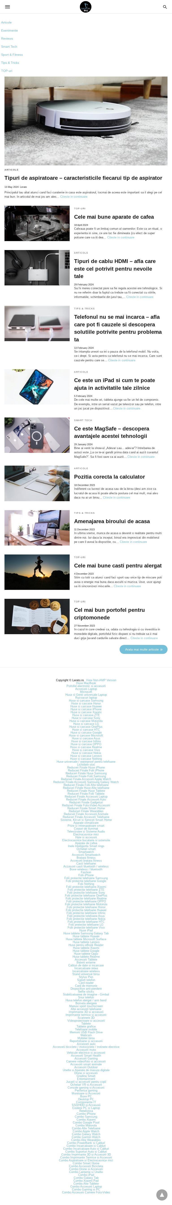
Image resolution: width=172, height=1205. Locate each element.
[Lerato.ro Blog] (86, 7)
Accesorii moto (86, 1049)
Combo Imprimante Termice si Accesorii (86, 1157)
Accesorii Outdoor (86, 1067)
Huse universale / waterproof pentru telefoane (86, 761)
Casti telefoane (86, 863)
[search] (165, 6)
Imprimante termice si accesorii (86, 1015)
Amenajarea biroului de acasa (112, 521)
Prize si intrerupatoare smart (86, 825)
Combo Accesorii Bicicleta (86, 1166)
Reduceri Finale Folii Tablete (86, 793)
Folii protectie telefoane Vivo (86, 927)
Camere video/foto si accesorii (86, 1061)
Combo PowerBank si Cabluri (86, 1143)
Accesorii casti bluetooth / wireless (86, 866)
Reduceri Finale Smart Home (86, 808)
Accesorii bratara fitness (86, 860)
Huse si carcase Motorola (86, 721)
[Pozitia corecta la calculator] (37, 483)
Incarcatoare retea (86, 968)
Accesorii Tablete (86, 959)
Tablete (86, 1023)
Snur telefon (86, 997)
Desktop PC (86, 1099)
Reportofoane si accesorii (86, 1041)
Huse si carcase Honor (86, 703)
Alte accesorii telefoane (86, 1009)
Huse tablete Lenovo (86, 942)
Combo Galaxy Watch (86, 1134)
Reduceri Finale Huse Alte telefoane (86, 788)
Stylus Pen (86, 977)
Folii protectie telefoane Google (86, 881)
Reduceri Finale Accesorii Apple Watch (86, 779)
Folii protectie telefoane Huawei (86, 910)
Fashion (86, 872)
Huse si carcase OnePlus (86, 726)
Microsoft (86, 691)
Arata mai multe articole (142, 649)
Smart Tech (9, 46)
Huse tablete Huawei (86, 936)
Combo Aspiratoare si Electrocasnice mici (86, 1160)
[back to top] (162, 1195)
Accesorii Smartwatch (86, 854)
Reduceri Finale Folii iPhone (86, 770)
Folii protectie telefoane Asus (86, 916)
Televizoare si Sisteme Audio (86, 831)
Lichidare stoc (86, 764)
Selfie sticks (86, 991)
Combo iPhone (86, 1113)
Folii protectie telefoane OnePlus (86, 895)
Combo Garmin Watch (86, 1137)
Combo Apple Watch (86, 1131)
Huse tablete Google (86, 950)
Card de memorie (86, 985)
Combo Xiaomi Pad (86, 1180)
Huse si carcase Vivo (86, 750)
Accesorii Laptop (86, 689)
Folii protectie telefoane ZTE (86, 889)
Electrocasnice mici (86, 834)
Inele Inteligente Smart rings (86, 846)
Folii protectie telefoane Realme (86, 898)
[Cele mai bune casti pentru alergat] (37, 572)
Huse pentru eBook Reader (86, 945)
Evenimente (9, 30)
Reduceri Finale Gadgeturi (86, 802)
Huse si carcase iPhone (86, 709)
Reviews (7, 38)
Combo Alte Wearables (86, 1140)
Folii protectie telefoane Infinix (86, 913)
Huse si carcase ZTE (86, 715)
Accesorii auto (86, 1044)
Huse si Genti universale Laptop (86, 694)
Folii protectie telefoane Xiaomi (86, 886)
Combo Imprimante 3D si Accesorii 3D (86, 1154)
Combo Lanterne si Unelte (86, 1172)
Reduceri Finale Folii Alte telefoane (86, 785)
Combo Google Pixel (86, 1122)
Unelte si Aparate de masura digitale (86, 1070)
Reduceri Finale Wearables (86, 811)
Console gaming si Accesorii (86, 1087)
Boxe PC (86, 1096)
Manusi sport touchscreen (86, 1006)
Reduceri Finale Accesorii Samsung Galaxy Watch (86, 782)
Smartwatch (86, 852)
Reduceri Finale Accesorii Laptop (86, 796)
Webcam (86, 1035)
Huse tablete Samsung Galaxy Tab (86, 933)
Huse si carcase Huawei (86, 706)
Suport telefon (86, 980)
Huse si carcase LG (86, 724)
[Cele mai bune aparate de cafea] (37, 223)
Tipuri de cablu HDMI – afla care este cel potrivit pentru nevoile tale (115, 268)
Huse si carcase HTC (86, 729)
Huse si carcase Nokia (86, 753)
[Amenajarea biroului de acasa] (37, 528)
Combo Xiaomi (86, 1119)
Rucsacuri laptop (86, 697)
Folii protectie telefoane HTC (86, 921)
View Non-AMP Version (101, 680)
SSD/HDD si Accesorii (86, 1105)
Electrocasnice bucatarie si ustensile (86, 840)
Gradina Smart (86, 1076)
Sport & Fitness (12, 54)
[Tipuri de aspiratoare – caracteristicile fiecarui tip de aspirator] (86, 121)
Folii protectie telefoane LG (86, 924)
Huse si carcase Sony (86, 718)
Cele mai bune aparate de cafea (114, 217)
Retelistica (86, 1111)
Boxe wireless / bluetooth (86, 869)
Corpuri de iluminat (86, 828)
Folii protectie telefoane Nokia (86, 918)
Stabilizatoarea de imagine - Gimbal (86, 994)
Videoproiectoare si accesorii (86, 1020)
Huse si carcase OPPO (86, 744)
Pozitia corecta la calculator (109, 477)
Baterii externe (86, 962)
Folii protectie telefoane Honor (86, 907)
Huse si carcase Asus (86, 738)
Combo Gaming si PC (86, 1189)
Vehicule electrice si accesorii (86, 1052)
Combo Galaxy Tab (86, 1177)
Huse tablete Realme (86, 956)
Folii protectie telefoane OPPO (86, 901)
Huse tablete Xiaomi (86, 948)
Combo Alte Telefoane (86, 1128)
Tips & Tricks (10, 62)
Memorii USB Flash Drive (86, 1032)
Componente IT (86, 1102)
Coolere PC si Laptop (86, 1108)
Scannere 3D (86, 1017)
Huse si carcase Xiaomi (86, 712)
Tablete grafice (86, 1026)
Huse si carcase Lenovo (86, 756)
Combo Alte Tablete (86, 1183)
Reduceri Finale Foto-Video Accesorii (86, 805)
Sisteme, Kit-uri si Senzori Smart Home (86, 820)
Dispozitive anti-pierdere (86, 988)
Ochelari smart (86, 849)
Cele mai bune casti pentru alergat (118, 566)
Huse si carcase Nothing (86, 758)
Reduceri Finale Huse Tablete (86, 790)
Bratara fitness (86, 857)
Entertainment (86, 1079)
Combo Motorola (86, 1125)
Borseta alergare (86, 1003)
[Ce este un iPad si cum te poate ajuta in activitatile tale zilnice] (37, 387)
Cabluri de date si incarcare (86, 965)
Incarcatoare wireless (86, 971)
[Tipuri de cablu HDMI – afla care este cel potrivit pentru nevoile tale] (37, 267)
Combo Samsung (86, 1116)
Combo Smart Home (86, 1163)
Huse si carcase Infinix (86, 741)
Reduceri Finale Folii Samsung (86, 776)
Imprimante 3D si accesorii (86, 1012)
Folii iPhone (86, 875)
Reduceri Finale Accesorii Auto (86, 799)
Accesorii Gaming (86, 1058)
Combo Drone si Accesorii (86, 1169)
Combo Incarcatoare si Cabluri (86, 1145)
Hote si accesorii (86, 837)
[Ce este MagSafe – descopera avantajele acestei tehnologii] (37, 435)
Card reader (86, 983)
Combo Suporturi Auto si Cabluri (86, 1151)
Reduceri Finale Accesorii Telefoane (86, 817)
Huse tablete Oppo (86, 953)
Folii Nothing (86, 884)
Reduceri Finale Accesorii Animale (86, 814)
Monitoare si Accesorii (86, 1093)
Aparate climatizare (86, 822)
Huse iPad (86, 930)
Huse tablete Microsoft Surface (86, 939)
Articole (6, 22)
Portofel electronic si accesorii (86, 686)
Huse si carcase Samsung (86, 700)
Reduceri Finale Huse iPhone (86, 767)
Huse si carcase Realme (86, 747)
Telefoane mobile (86, 1029)
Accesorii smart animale (86, 1064)
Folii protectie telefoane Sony (86, 892)
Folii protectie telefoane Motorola (86, 904)
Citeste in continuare (73, 196)
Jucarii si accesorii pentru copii (86, 1081)
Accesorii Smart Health (86, 1055)
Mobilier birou (86, 1038)
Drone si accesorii (86, 1073)
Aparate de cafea (86, 843)
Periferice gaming (86, 1090)
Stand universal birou (86, 974)
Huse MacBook (86, 683)
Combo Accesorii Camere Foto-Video (86, 1192)
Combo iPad (86, 1175)
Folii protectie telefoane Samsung (86, 878)
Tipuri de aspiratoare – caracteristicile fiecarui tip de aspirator (83, 178)
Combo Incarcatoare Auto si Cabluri (86, 1148)
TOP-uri (6, 71)
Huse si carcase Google (86, 732)
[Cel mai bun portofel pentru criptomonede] (37, 616)
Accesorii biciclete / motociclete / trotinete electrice (86, 1047)
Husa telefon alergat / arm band (86, 1000)
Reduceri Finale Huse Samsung (86, 773)
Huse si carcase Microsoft (86, 735)
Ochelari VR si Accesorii (86, 1084)
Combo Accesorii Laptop (86, 1186)
